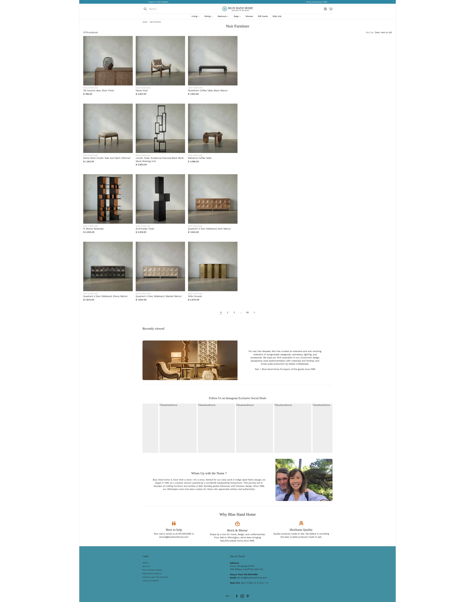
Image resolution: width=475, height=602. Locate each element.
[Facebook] (236, 596)
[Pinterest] (247, 596)
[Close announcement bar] (393, 2)
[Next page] (254, 312)
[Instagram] (242, 596)
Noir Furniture (155, 22)
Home (144, 22)
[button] (160, 9)
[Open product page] (108, 60)
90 (247, 312)
